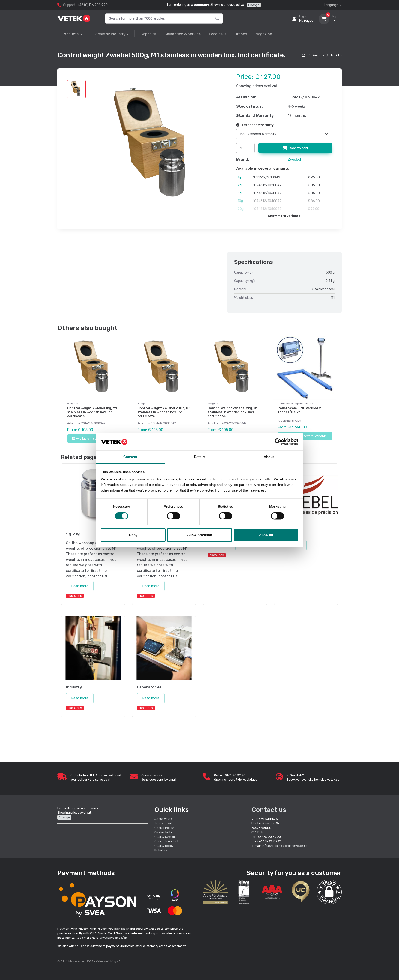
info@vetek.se (272, 845)
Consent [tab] (130, 457)
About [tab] (269, 457)
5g (240, 193)
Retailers (160, 850)
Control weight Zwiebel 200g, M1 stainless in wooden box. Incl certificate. (163, 412)
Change (254, 5)
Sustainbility (163, 832)
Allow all (266, 535)
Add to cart (298, 148)
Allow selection (199, 535)
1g (239, 177)
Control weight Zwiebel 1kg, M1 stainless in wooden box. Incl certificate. (92, 412)
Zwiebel (294, 159)
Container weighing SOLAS (295, 403)
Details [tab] (199, 457)
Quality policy (163, 845)
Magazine (263, 34)
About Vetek (163, 818)
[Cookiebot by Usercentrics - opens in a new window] (278, 441)
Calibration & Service (182, 34)
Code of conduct (166, 841)
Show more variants (284, 215)
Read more (79, 586)
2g (240, 185)
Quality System (165, 836)
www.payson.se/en (113, 937)
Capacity (148, 34)
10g (240, 201)
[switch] (173, 515)
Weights (318, 55)
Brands (241, 34)
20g (241, 209)
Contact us (268, 810)
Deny (133, 535)
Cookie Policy (164, 827)
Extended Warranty (257, 125)
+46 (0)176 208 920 (92, 5)
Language (331, 5)
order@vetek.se (296, 845)
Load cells (217, 34)
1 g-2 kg (336, 55)
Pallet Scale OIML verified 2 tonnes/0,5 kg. (299, 410)
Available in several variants (96, 438)
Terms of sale (163, 823)
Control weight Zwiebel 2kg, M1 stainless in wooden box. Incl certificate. (233, 412)
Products (71, 34)
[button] (329, 892)
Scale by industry (110, 34)
